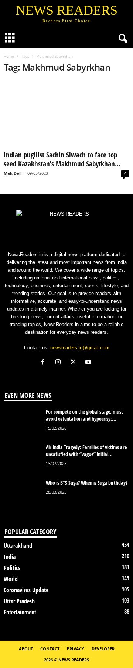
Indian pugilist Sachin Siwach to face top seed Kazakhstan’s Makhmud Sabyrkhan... (62, 159)
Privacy (75, 648)
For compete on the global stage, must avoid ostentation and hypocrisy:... (84, 415)
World (11, 579)
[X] (74, 363)
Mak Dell (12, 173)
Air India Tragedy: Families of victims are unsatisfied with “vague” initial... (86, 451)
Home (9, 56)
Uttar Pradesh (19, 601)
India (10, 557)
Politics (12, 568)
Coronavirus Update (26, 590)
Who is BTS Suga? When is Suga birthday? (86, 482)
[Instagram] (59, 363)
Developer (103, 648)
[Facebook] (44, 363)
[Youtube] (89, 363)
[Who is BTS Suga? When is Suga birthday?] (22, 493)
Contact (49, 648)
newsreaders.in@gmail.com (79, 347)
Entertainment (20, 612)
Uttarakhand (18, 546)
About (26, 648)
